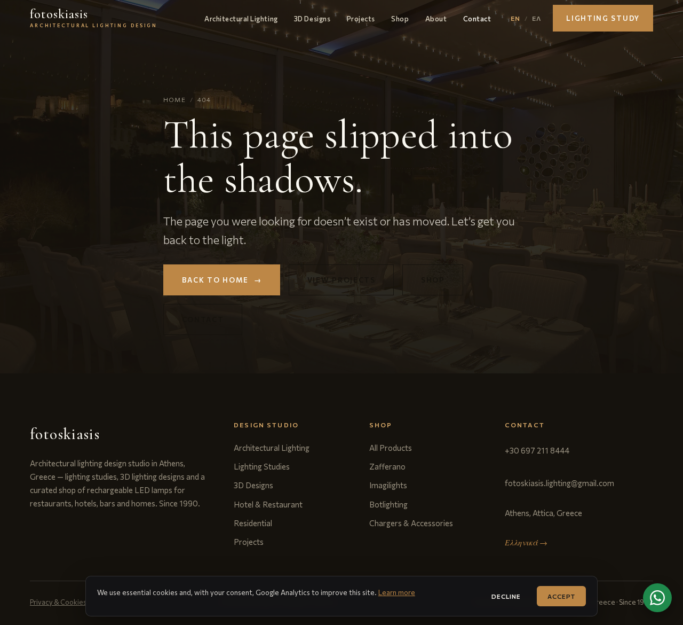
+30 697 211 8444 (537, 450)
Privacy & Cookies (58, 602)
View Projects (341, 280)
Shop (400, 18)
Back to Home (222, 280)
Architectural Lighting (240, 18)
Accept (561, 596)
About (436, 18)
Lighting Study (603, 18)
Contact (477, 18)
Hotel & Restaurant (268, 504)
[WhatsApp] (657, 597)
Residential (253, 523)
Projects (361, 18)
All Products (390, 447)
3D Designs (312, 18)
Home (174, 99)
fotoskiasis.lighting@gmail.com (559, 483)
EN (515, 18)
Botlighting (388, 504)
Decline (506, 596)
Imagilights (388, 485)
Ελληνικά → (526, 543)
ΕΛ (536, 18)
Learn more (396, 592)
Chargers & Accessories (411, 523)
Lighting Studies (262, 466)
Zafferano (387, 466)
